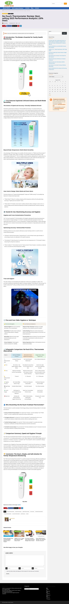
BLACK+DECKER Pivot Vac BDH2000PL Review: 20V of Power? (8, 540)
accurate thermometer (10, 511)
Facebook (48, 591)
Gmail (48, 589)
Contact (37, 8)
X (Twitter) (48, 598)
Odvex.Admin (6, 23)
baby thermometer (18, 511)
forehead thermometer (39, 511)
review (27, 513)
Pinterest (48, 597)
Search (50, 31)
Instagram (48, 595)
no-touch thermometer (16, 513)
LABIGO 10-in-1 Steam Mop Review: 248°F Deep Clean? (19, 539)
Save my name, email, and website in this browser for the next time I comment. (23, 571)
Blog (32, 8)
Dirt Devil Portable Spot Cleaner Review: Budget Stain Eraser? (30, 539)
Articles (27, 8)
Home (3, 10)
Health (9, 13)
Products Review (18, 8)
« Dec (50, 95)
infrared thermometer (7, 513)
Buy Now (24, 94)
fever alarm (32, 511)
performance (23, 513)
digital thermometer (26, 511)
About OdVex (6, 8)
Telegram (48, 593)
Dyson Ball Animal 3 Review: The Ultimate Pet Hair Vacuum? (41, 539)
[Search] (62, 4)
